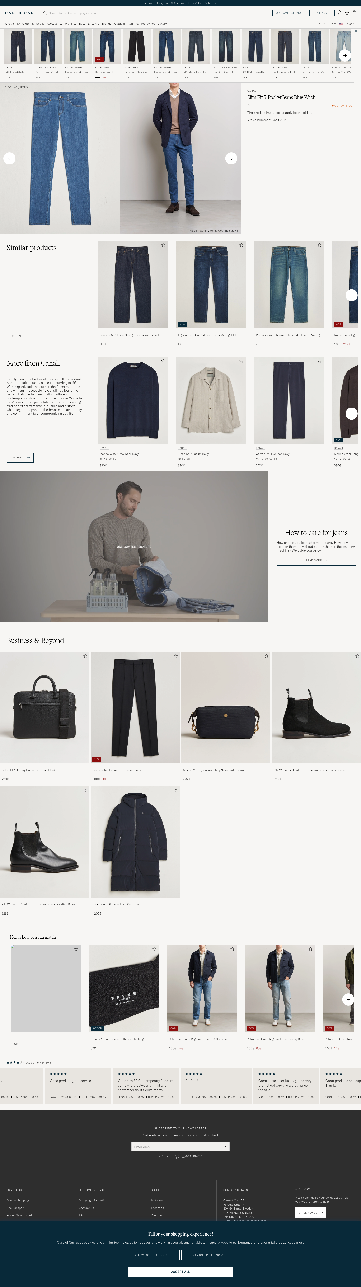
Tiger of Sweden (46, 67)
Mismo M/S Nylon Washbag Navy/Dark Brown (213, 770)
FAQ (81, 1215)
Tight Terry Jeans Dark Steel (105, 72)
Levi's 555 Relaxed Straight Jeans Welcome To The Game (130, 335)
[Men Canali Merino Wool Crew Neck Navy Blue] (133, 400)
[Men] (46, 988)
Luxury (162, 24)
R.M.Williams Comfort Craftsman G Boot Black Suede (309, 770)
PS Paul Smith (73, 67)
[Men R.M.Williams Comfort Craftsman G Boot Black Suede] (316, 707)
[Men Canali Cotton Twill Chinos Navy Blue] (289, 400)
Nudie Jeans (102, 67)
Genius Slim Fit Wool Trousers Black (116, 770)
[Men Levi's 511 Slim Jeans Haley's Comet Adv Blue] (315, 46)
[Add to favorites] (162, 246)
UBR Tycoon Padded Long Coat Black (117, 904)
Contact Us (86, 1208)
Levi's (9, 67)
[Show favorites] (347, 13)
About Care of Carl (19, 1215)
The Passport (15, 1208)
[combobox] (350, 23)
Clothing (28, 24)
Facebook (157, 1208)
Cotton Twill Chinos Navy (272, 454)
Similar (31, 247)
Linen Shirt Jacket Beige (193, 454)
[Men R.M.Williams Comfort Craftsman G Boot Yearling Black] (44, 842)
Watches (70, 24)
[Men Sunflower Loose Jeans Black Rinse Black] (137, 46)
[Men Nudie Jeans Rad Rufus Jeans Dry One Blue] (285, 46)
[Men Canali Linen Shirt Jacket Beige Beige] (211, 400)
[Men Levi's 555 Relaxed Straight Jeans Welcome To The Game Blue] (18, 46)
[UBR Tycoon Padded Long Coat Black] (135, 900)
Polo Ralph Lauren (225, 67)
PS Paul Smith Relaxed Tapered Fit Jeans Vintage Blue (288, 335)
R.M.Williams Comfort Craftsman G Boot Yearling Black (38, 904)
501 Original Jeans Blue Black (195, 72)
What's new (12, 24)
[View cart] (354, 13)
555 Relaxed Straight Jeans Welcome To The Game (16, 72)
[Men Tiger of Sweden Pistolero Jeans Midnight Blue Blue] (48, 46)
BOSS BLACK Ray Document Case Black (28, 770)
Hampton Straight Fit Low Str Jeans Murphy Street (226, 72)
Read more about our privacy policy (180, 1157)
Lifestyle (93, 24)
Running (133, 24)
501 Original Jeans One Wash (254, 72)
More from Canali (33, 363)
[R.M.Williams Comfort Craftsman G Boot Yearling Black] (44, 900)
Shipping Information (93, 1200)
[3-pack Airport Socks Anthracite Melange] (124, 1035)
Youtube (156, 1215)
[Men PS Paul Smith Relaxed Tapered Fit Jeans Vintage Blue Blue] (78, 46)
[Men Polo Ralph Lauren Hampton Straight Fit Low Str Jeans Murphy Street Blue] (226, 46)
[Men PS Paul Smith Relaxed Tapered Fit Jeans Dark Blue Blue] (166, 46)
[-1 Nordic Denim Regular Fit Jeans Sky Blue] (280, 1035)
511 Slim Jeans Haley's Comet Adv (313, 72)
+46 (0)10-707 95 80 (242, 1217)
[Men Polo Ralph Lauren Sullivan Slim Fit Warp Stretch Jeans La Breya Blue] (344, 46)
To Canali (17, 457)
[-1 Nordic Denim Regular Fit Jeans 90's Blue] (202, 1035)
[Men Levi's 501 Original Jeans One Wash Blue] (255, 46)
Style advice (322, 12)
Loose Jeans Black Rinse (136, 72)
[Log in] (339, 12)
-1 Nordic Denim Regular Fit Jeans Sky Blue (275, 1039)
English (350, 23)
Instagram (157, 1200)
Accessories (54, 24)
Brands (106, 24)
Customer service (289, 12)
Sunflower (131, 67)
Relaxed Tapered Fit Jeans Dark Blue (166, 72)
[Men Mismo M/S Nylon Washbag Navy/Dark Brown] (225, 707)
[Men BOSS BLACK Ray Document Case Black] (44, 707)
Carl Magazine (326, 23)
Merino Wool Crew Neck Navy (119, 454)
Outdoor (119, 24)
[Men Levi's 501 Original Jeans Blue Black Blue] (196, 46)
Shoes (40, 24)
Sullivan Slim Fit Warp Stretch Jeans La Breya (342, 72)
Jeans (24, 87)
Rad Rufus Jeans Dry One (285, 72)
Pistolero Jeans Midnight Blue (47, 72)
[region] (180, 1086)
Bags (82, 24)
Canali (252, 90)
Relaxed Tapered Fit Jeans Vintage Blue (77, 72)
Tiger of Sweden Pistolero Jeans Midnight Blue (208, 335)
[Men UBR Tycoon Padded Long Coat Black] (135, 842)
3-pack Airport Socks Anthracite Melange (118, 1039)
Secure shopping (18, 1200)
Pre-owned (148, 24)
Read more (314, 560)
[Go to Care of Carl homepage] (21, 13)
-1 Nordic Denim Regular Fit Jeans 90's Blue (198, 1039)
